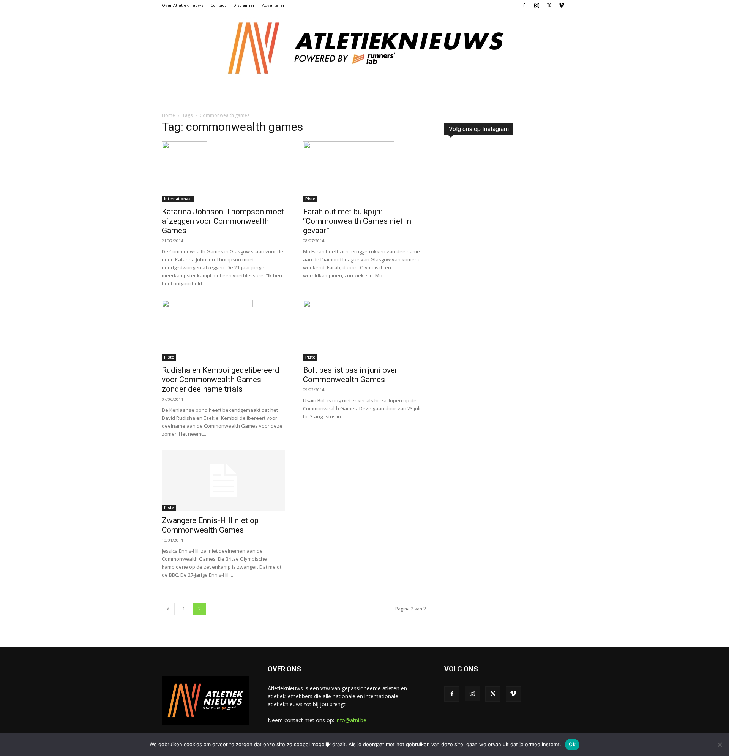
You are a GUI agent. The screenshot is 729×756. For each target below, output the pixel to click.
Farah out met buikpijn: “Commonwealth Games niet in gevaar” (357, 221)
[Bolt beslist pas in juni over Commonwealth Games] (364, 330)
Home (168, 115)
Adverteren (274, 5)
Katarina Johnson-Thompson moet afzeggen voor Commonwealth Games (223, 221)
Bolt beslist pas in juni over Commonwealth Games (350, 374)
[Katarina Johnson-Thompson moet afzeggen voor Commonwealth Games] (223, 171)
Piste (310, 198)
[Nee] (719, 744)
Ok (572, 744)
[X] (549, 5)
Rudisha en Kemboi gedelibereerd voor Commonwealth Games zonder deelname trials (220, 379)
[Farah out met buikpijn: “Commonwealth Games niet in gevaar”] (364, 171)
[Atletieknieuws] (364, 48)
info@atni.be (351, 720)
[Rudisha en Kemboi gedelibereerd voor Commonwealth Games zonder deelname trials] (223, 330)
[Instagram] (536, 5)
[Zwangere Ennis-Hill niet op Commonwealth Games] (223, 480)
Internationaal (178, 198)
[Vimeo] (561, 5)
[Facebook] (524, 5)
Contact (218, 5)
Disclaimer (244, 5)
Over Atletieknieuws (182, 5)
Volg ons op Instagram (479, 129)
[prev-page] (168, 609)
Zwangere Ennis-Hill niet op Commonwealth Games (210, 525)
